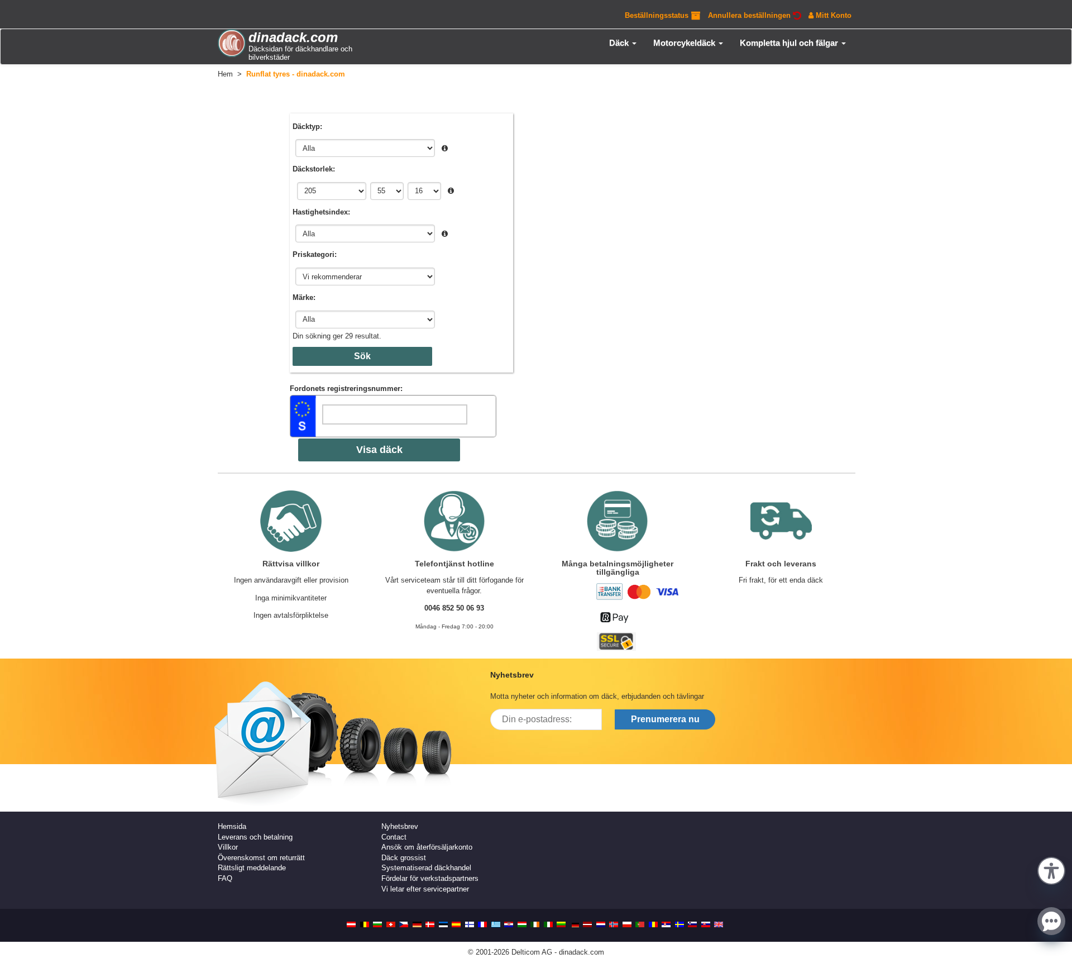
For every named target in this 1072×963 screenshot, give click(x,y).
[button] (1051, 869)
